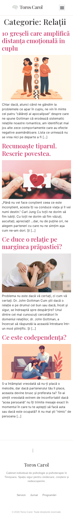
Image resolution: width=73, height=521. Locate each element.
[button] (62, 7)
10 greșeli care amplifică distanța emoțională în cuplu (36, 40)
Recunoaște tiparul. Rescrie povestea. (29, 149)
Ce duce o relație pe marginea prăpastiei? (32, 243)
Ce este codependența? (34, 337)
